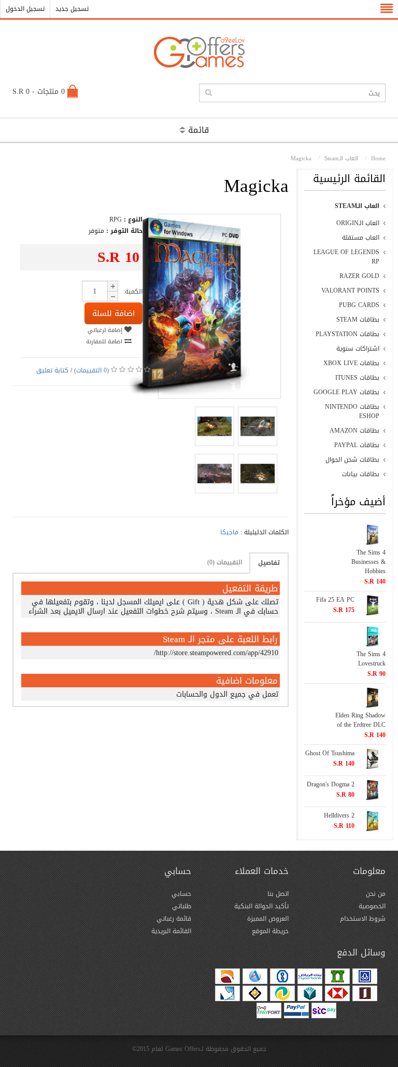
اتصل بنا (278, 893)
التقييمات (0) (224, 562)
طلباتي (181, 906)
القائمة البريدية (171, 931)
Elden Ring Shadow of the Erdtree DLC (360, 720)
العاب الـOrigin (357, 223)
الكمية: (133, 291)
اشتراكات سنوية (357, 348)
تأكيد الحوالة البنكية (261, 906)
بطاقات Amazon (354, 430)
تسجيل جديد (72, 9)
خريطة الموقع (270, 931)
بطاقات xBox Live (351, 363)
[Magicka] (189, 393)
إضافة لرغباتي (106, 330)
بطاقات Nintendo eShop (352, 411)
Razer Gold (359, 276)
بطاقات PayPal (356, 445)
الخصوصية (372, 906)
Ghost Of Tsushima (329, 753)
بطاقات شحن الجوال (352, 459)
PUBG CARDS (359, 305)
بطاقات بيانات (360, 474)
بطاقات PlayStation (347, 334)
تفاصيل (269, 563)
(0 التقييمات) (91, 370)
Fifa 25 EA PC (335, 599)
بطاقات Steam (357, 319)
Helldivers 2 (339, 815)
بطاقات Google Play (346, 392)
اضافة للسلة (113, 313)
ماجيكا (229, 532)
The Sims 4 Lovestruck (371, 658)
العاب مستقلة (360, 237)
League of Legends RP (346, 256)
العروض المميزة (268, 918)
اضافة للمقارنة (105, 341)
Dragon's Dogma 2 (330, 784)
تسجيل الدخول (25, 9)
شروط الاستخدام (363, 918)
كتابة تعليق (52, 370)
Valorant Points (350, 290)
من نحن (376, 893)
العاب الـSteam (357, 206)
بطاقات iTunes (357, 377)
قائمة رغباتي (174, 918)
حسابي (181, 893)
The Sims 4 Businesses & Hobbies (368, 562)
